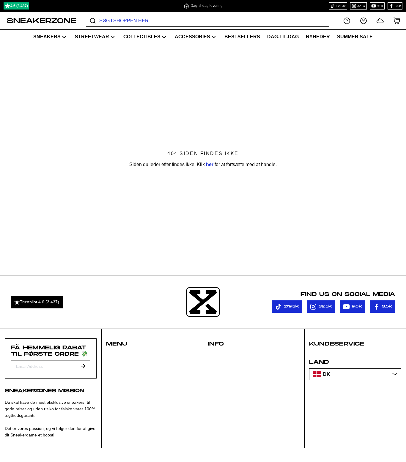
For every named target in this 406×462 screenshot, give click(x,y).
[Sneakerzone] (202, 302)
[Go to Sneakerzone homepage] (38, 20)
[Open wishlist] (380, 20)
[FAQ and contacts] (347, 20)
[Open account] (363, 20)
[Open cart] (396, 20)
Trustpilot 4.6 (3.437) (39, 301)
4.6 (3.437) (19, 6)
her (209, 164)
